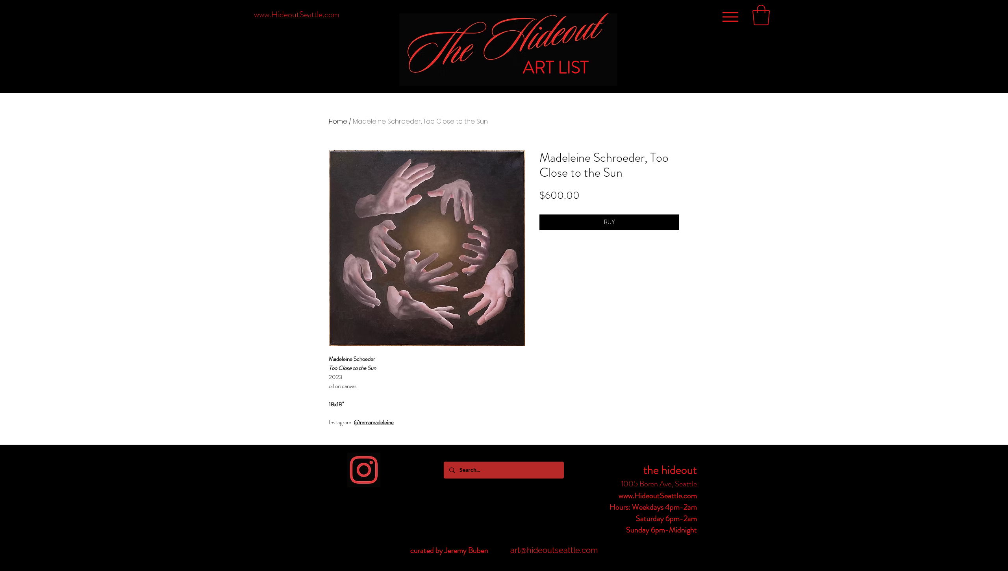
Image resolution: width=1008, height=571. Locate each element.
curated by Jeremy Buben (449, 550)
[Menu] (730, 17)
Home (338, 121)
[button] (761, 15)
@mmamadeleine (374, 422)
